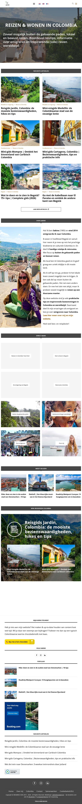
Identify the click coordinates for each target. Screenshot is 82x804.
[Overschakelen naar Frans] (47, 3)
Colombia (30, 791)
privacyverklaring (42, 797)
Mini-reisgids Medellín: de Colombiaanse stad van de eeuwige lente (57, 111)
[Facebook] (34, 783)
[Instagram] (41, 783)
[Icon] (14, 532)
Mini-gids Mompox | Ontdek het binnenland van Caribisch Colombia (19, 154)
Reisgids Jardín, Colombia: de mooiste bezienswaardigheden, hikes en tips (19, 111)
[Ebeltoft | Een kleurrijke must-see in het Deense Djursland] (41, 482)
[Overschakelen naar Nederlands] (40, 3)
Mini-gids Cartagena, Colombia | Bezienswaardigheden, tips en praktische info (61, 154)
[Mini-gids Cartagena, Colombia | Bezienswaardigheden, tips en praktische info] (61, 133)
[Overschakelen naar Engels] (43, 3)
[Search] (73, 4)
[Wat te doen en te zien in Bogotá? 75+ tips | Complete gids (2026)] (20, 177)
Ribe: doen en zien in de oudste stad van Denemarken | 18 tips (43, 668)
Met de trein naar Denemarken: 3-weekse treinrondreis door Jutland (35, 764)
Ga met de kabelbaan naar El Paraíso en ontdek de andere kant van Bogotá (59, 198)
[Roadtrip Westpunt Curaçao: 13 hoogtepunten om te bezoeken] (68, 482)
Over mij (19, 791)
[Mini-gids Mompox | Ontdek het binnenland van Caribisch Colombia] (20, 133)
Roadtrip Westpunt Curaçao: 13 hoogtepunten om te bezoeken (43, 680)
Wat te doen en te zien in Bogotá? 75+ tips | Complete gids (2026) (20, 197)
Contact (39, 791)
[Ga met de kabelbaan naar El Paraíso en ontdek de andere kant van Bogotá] (61, 177)
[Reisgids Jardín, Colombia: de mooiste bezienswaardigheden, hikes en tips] (20, 89)
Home (11, 791)
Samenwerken (51, 791)
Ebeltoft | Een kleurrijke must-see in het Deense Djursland (42, 692)
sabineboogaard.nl (58, 795)
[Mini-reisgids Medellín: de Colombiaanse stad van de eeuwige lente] (61, 89)
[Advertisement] (41, 596)
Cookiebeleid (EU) (67, 791)
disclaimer (31, 797)
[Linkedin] (47, 783)
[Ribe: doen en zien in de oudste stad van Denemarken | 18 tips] (13, 482)
